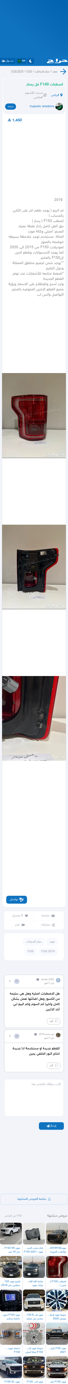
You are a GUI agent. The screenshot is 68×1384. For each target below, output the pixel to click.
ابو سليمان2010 (46, 1034)
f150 (29, 71)
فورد (55, 71)
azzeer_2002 (47, 979)
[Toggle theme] (30, 61)
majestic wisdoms (42, 106)
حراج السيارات (42, 71)
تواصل (14, 899)
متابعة (10, 106)
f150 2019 (17, 71)
